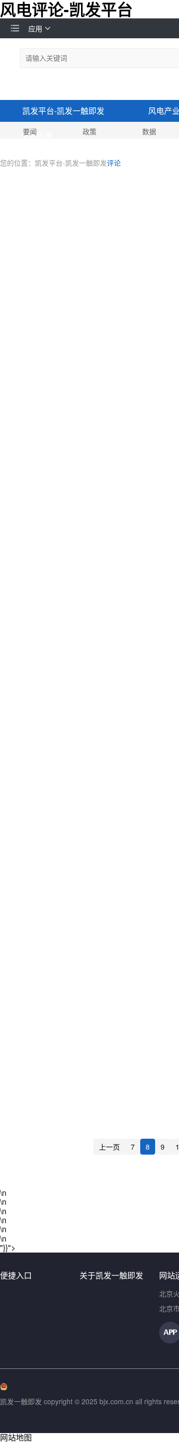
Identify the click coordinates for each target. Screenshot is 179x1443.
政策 (89, 131)
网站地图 (16, 1437)
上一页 (109, 1147)
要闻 (30, 131)
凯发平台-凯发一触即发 (63, 110)
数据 (149, 131)
